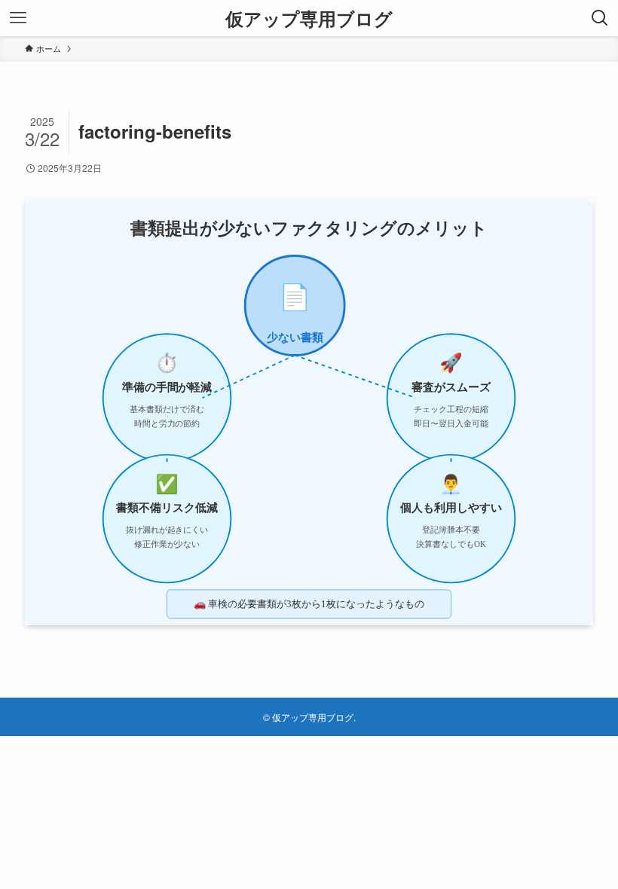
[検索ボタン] (600, 18)
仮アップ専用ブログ (309, 18)
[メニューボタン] (18, 18)
